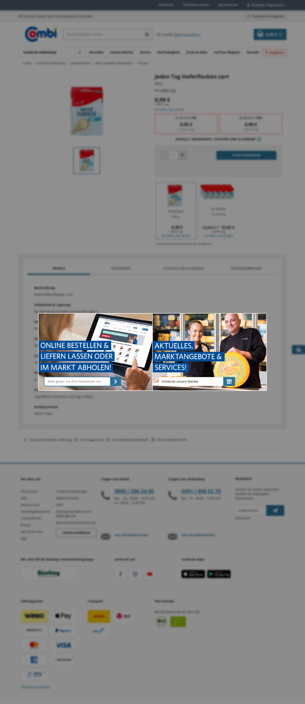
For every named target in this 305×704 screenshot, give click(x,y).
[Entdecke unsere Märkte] (229, 381)
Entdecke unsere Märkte (180, 381)
